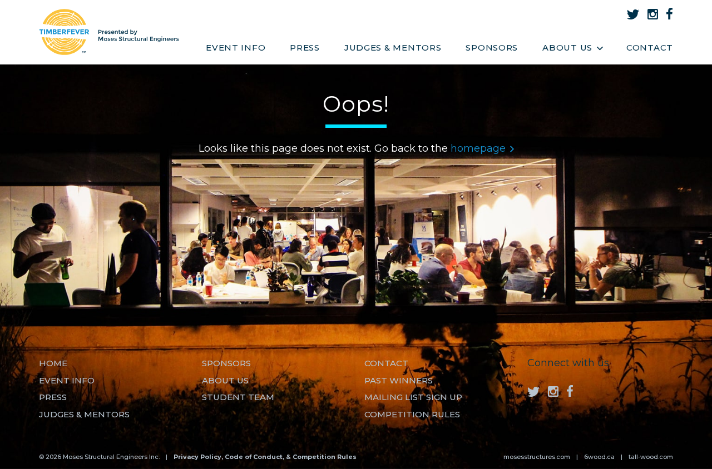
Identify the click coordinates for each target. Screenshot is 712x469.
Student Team (238, 397)
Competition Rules (412, 414)
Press (305, 47)
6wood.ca (599, 457)
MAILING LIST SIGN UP (413, 397)
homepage (478, 148)
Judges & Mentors (393, 47)
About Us (567, 47)
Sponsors (492, 47)
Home (53, 363)
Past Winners (398, 380)
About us (225, 380)
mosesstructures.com (536, 457)
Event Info (235, 47)
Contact (649, 47)
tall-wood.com (651, 457)
